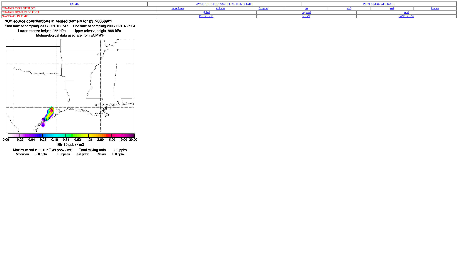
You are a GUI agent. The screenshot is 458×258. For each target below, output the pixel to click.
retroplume (178, 8)
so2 (392, 8)
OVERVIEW (406, 16)
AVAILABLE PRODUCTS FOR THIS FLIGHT (224, 3)
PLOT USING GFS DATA (379, 3)
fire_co (435, 8)
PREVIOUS (206, 16)
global (206, 12)
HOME (74, 3)
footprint (263, 8)
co (306, 8)
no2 (349, 8)
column (220, 8)
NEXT (306, 16)
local (406, 12)
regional (306, 12)
